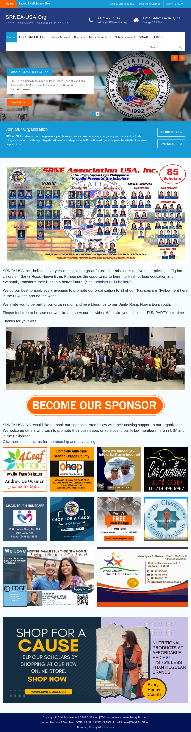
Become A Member (150, 3)
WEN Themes (106, 727)
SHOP (156, 37)
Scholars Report (125, 37)
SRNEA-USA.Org (26, 17)
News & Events (98, 37)
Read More (18, 102)
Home (11, 37)
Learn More (170, 132)
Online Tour (170, 144)
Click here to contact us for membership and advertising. (49, 442)
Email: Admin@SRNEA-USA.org (131, 722)
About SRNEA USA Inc (32, 37)
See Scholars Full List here (108, 282)
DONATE (144, 37)
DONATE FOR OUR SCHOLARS (93, 722)
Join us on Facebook (122, 3)
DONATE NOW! (174, 3)
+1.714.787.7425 (110, 18)
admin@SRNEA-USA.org (112, 22)
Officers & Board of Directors (67, 37)
